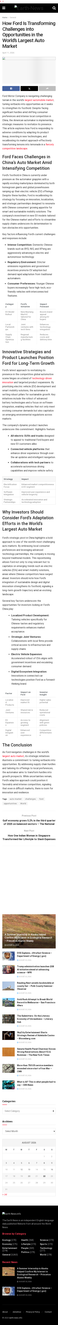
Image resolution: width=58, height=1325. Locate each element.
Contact (48, 1312)
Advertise (17, 1312)
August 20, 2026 (12, 945)
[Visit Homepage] (29, 8)
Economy (7, 1244)
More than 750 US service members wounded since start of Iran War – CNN (35, 1068)
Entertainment (9, 1248)
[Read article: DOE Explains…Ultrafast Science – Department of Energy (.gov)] (8, 956)
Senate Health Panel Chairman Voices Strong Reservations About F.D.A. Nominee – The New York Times (36, 1052)
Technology (46, 1248)
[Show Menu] (3, 8)
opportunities (10, 803)
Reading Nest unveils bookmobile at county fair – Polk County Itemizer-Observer (35, 986)
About (5, 1312)
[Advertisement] (29, 879)
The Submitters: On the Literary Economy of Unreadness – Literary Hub (35, 1019)
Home (4, 17)
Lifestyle (25, 1244)
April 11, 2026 (8, 53)
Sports (43, 1244)
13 (29, 1169)
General (13, 17)
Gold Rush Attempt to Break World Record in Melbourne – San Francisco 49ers (36, 1002)
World (23, 803)
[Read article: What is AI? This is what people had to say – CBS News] (8, 1084)
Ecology (6, 1240)
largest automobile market (39, 100)
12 (21, 1169)
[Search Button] (54, 8)
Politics (25, 1252)
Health (24, 1240)
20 (29, 1176)
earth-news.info (15, 1318)
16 (52, 1169)
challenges (30, 799)
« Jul (4, 1194)
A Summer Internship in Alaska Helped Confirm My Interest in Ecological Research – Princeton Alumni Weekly (28, 938)
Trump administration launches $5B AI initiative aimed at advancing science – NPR (35, 969)
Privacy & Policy (33, 1312)
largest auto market (13, 756)
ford (41, 799)
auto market (16, 799)
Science (44, 1240)
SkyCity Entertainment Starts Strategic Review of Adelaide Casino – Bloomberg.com (36, 1035)
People (24, 1248)
